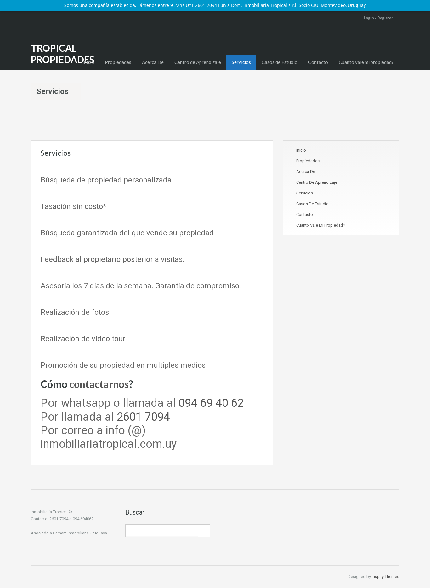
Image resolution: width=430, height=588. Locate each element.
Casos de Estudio (279, 62)
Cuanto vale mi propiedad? (366, 62)
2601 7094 (143, 417)
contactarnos (99, 384)
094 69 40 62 (211, 403)
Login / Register (378, 17)
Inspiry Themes (385, 576)
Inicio (88, 62)
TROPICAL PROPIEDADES (62, 53)
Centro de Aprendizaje (197, 62)
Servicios (241, 62)
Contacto (318, 62)
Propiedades (118, 62)
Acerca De (153, 62)
